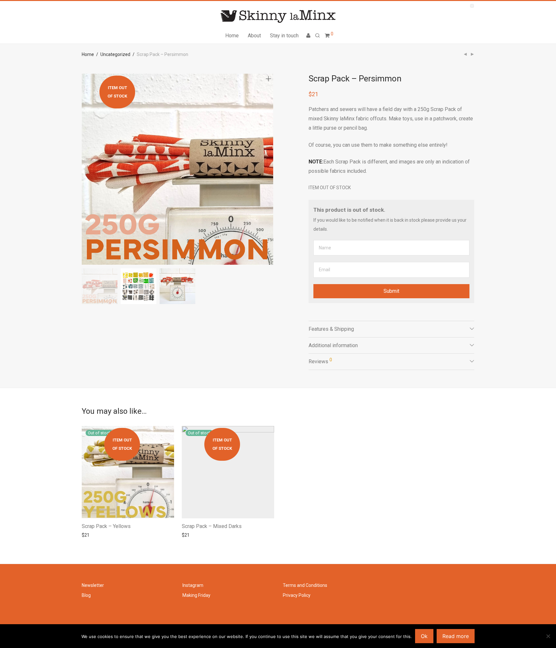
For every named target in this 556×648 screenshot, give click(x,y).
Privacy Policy (296, 595)
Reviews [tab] (320, 361)
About (254, 35)
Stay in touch (284, 35)
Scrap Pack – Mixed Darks (212, 526)
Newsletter (93, 585)
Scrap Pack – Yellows (106, 526)
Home (232, 35)
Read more (91, 535)
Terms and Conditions (305, 585)
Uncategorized (115, 54)
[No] (548, 636)
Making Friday (196, 595)
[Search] (317, 36)
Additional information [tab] (333, 345)
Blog (86, 595)
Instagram (192, 585)
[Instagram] (471, 5)
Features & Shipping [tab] (331, 329)
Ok (424, 636)
